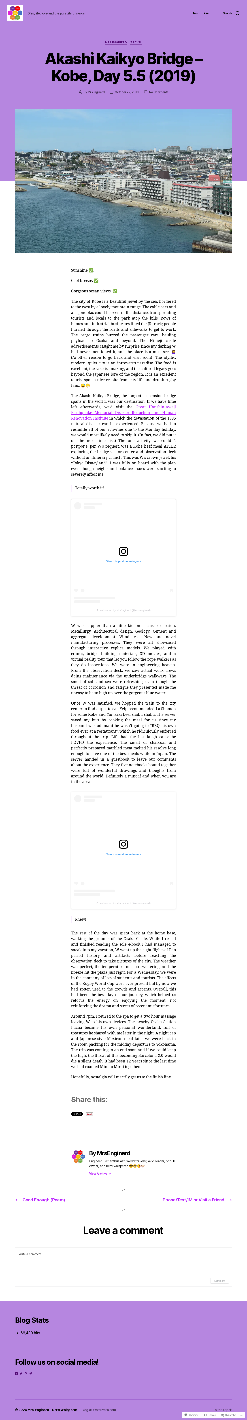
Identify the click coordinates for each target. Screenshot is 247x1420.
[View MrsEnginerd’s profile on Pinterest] (30, 1373)
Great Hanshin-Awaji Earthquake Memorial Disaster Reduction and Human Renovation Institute (123, 413)
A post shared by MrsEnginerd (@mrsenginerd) (124, 610)
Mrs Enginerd (116, 42)
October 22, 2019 (127, 92)
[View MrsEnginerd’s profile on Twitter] (21, 1373)
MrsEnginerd (96, 92)
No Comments (158, 92)
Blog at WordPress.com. (99, 1410)
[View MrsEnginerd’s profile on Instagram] (25, 1373)
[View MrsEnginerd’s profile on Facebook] (16, 1373)
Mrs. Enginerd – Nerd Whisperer (52, 1410)
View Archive (100, 1173)
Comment (219, 1280)
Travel (136, 42)
